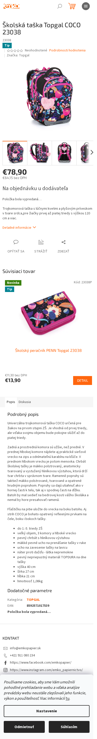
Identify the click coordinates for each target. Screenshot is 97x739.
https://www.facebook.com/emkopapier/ (40, 662)
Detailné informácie (16, 227)
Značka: (18, 55)
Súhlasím (69, 727)
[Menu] (86, 6)
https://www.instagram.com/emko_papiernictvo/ (46, 670)
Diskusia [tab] (25, 402)
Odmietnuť (24, 727)
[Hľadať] (60, 6)
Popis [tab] (11, 402)
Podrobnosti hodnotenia (67, 50)
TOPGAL (33, 599)
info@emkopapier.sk (25, 648)
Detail (82, 380)
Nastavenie (46, 711)
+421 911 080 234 (22, 655)
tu (67, 698)
